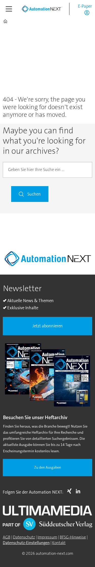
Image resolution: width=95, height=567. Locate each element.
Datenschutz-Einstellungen (26, 542)
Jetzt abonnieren (47, 326)
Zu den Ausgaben (47, 467)
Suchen (34, 194)
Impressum (47, 537)
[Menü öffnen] (9, 9)
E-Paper (85, 6)
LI (79, 491)
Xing (70, 491)
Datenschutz (24, 537)
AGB (6, 537)
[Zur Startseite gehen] (41, 9)
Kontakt (59, 542)
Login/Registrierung (88, 12)
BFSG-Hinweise (73, 537)
